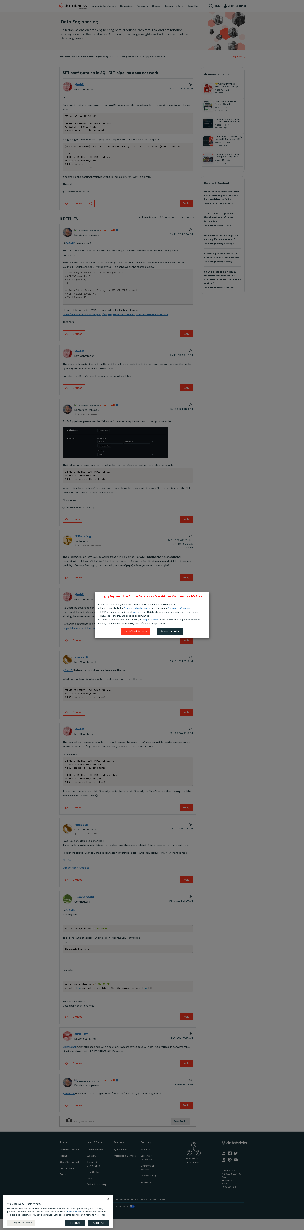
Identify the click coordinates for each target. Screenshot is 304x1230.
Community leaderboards (137, 608)
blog (145, 619)
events (136, 612)
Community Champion (179, 608)
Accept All (98, 1222)
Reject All (75, 1222)
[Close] (108, 1198)
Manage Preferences (21, 1222)
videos (154, 619)
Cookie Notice (74, 1211)
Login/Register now (136, 631)
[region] (58, 1211)
